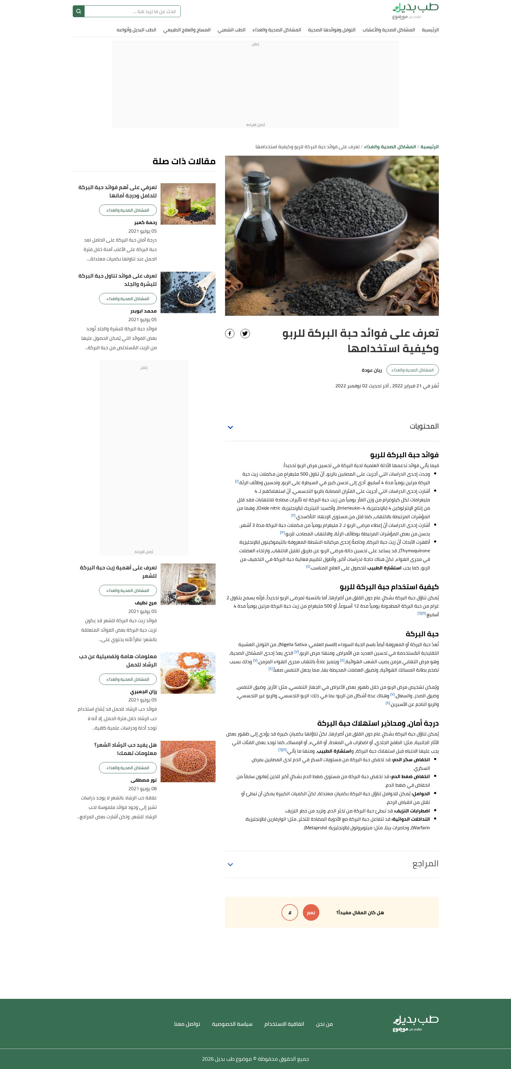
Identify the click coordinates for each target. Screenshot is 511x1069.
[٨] (342, 660)
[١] (237, 481)
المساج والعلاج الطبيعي (187, 29)
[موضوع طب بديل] (415, 11)
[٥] (423, 613)
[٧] (297, 651)
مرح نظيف (146, 602)
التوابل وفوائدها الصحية (331, 29)
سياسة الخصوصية (232, 1024)
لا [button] (289, 912)
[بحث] (79, 11)
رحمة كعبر (145, 222)
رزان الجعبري (143, 691)
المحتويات (424, 426)
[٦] (419, 613)
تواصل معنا (187, 1024)
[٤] (308, 566)
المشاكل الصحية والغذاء (277, 29)
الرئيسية (430, 29)
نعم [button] (311, 912)
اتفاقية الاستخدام (284, 1024)
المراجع (426, 863)
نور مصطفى (144, 780)
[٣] (282, 532)
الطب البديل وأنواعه (136, 29)
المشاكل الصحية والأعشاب (389, 29)
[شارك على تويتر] (245, 333)
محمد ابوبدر (143, 311)
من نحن (324, 1024)
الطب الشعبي (231, 29)
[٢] (293, 515)
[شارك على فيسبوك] (230, 333)
